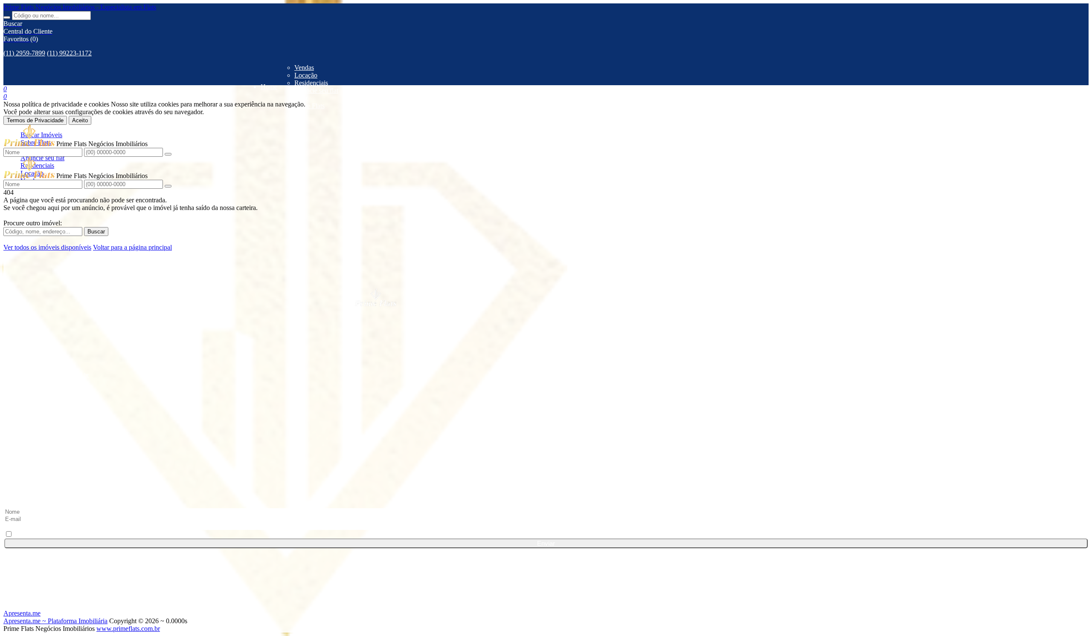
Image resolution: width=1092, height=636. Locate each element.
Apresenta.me (22, 613)
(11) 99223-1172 (69, 53)
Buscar (96, 231)
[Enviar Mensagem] (168, 186)
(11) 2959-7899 (24, 53)
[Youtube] (546, 462)
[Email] (546, 478)
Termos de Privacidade (35, 120)
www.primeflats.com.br (128, 628)
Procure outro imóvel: (32, 223)
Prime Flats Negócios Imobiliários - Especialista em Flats (79, 7)
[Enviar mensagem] (168, 154)
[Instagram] (546, 446)
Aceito (80, 120)
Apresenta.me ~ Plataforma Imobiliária (55, 620)
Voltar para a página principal (132, 247)
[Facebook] (546, 414)
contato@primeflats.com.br (56, 375)
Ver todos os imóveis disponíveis (47, 247)
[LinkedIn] (546, 430)
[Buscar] (6, 17)
